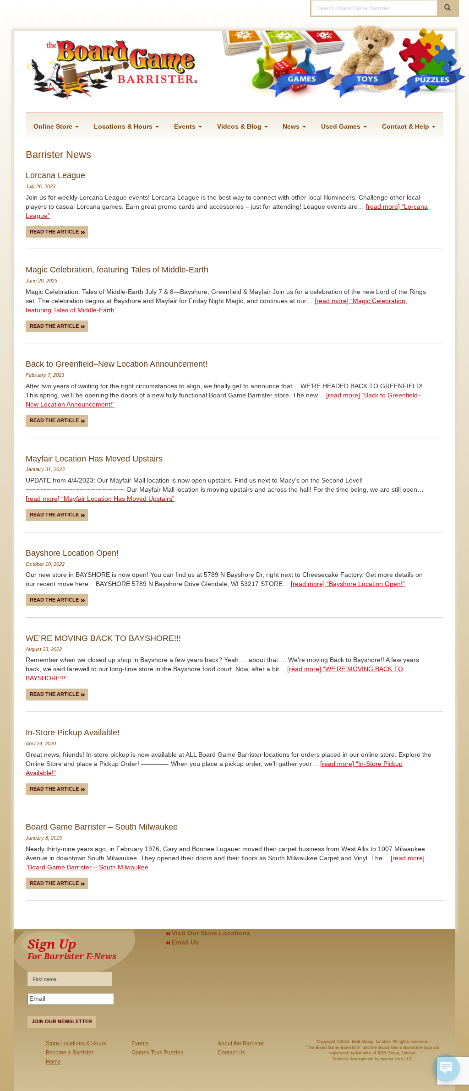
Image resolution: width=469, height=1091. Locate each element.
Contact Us (231, 1052)
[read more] (100, 498)
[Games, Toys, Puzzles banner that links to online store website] (321, 77)
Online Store (53, 126)
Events (185, 126)
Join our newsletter (62, 1021)
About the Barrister (241, 1043)
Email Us (184, 942)
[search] (447, 8)
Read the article (55, 231)
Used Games (341, 126)
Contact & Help (406, 126)
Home (53, 1061)
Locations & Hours (124, 126)
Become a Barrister (69, 1052)
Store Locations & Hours (76, 1043)
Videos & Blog (240, 126)
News (292, 126)
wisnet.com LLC (396, 1059)
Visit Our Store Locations (210, 933)
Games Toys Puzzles (157, 1052)
